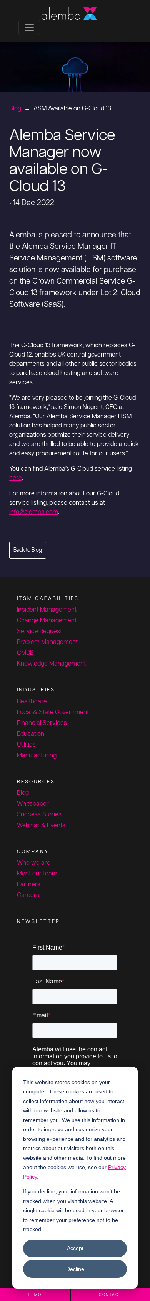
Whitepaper (33, 804)
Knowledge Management (51, 664)
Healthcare (32, 701)
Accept (75, 1248)
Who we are (33, 863)
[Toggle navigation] (29, 27)
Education (30, 734)
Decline (75, 1269)
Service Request (39, 631)
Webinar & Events (41, 825)
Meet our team (37, 873)
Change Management (47, 620)
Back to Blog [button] (27, 550)
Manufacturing (37, 755)
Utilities (26, 745)
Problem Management (47, 642)
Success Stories (39, 814)
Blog (15, 108)
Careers (28, 895)
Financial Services (42, 723)
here (15, 478)
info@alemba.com (33, 512)
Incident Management (47, 610)
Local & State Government (53, 712)
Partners (28, 884)
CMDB (25, 653)
